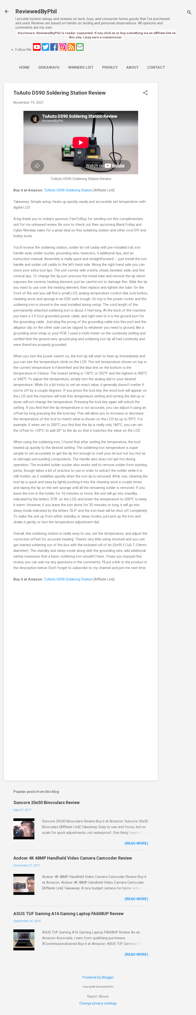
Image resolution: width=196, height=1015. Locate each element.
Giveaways (49, 67)
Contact (156, 67)
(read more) (136, 843)
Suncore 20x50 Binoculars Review (46, 802)
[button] (145, 93)
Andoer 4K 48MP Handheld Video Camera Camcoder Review (72, 858)
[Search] (189, 13)
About (132, 67)
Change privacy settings (98, 1003)
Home (24, 67)
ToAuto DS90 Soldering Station (68, 190)
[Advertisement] (177, 154)
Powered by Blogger (98, 977)
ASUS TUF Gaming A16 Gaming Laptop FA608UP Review (68, 913)
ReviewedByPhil (36, 11)
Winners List (80, 67)
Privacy (110, 67)
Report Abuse (98, 996)
